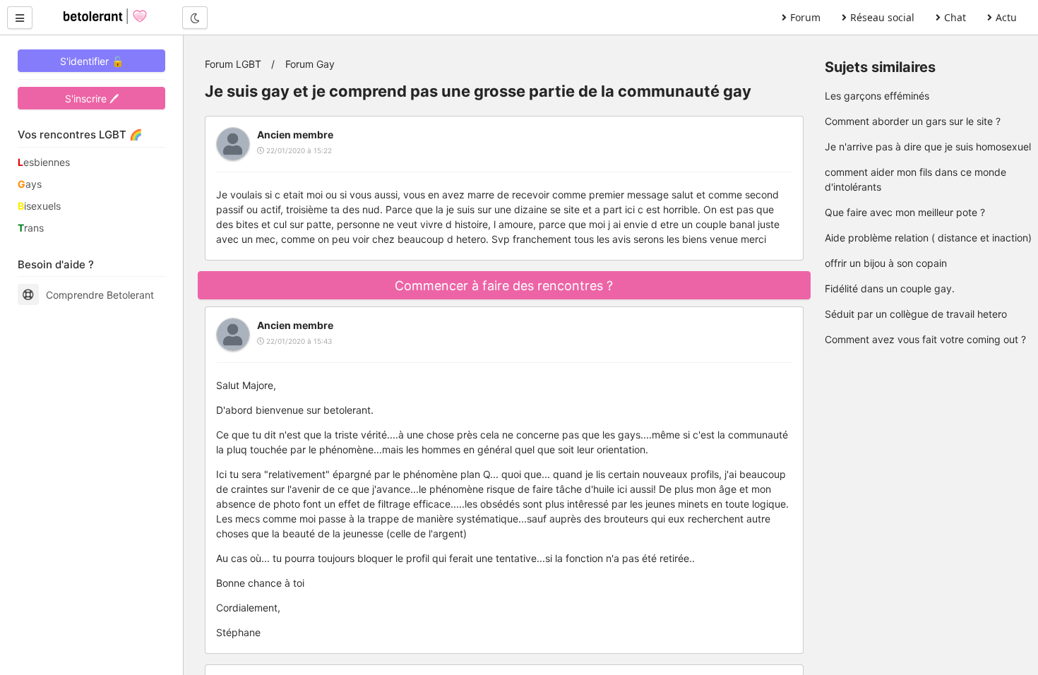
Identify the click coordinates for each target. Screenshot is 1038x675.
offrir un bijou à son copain (886, 263)
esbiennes (44, 162)
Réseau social (882, 17)
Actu (1006, 17)
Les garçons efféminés (877, 96)
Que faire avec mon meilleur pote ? (905, 212)
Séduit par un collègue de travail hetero (916, 314)
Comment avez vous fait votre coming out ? (925, 339)
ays (30, 184)
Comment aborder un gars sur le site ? (913, 121)
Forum (805, 17)
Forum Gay (310, 64)
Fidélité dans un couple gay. (890, 288)
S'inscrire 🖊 (92, 98)
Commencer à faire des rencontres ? (504, 285)
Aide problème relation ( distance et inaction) (928, 238)
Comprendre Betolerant (100, 295)
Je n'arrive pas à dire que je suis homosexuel (928, 147)
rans (31, 228)
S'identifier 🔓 (92, 61)
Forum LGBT (233, 64)
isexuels (39, 206)
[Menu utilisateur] (19, 17)
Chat (955, 17)
